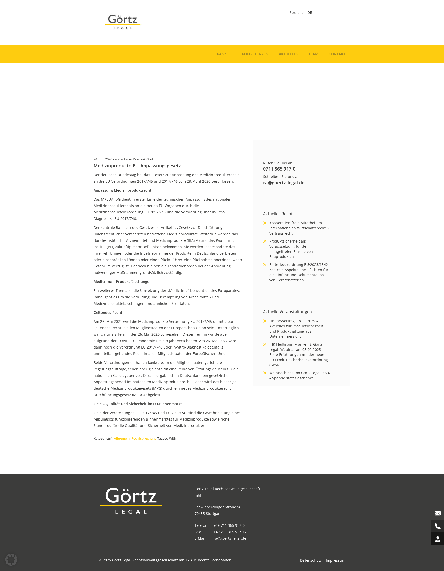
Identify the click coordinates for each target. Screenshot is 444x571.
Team (313, 53)
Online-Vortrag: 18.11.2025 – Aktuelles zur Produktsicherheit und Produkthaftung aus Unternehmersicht (296, 328)
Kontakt (337, 53)
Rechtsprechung (143, 438)
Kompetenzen (255, 53)
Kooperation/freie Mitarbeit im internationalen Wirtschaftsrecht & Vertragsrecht (299, 228)
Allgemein (122, 438)
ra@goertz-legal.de (283, 183)
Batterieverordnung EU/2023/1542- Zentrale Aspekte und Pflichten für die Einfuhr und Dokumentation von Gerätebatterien (299, 272)
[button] (11, 559)
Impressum (335, 560)
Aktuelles (288, 53)
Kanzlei (224, 53)
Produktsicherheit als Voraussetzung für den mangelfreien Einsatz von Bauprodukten (291, 249)
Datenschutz (311, 560)
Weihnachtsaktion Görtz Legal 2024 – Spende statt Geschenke (299, 375)
